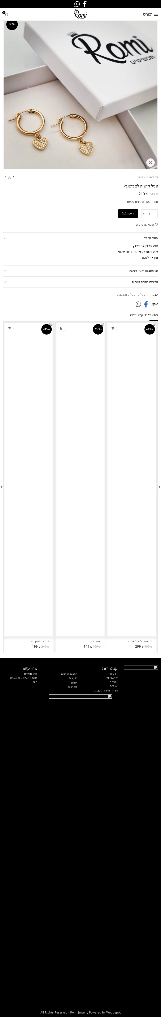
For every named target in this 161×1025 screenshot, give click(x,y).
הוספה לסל (128, 213)
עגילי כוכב (95, 641)
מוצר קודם (14, 177)
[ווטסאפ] (138, 304)
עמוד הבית (152, 177)
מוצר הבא (5, 177)
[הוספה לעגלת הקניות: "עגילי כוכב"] (61, 328)
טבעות (114, 674)
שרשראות (112, 678)
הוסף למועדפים (145, 224)
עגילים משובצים (126, 294)
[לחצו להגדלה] (150, 162)
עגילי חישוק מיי (40, 641)
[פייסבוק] (146, 304)
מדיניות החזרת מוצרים (145, 282)
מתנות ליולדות (69, 674)
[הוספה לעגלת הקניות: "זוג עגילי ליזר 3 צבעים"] (113, 328)
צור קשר (72, 686)
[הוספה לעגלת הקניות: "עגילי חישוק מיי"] (9, 328)
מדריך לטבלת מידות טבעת (142, 202)
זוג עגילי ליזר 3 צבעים (139, 641)
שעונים (73, 678)
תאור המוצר (151, 238)
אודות (74, 682)
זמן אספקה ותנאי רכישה (143, 270)
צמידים (114, 682)
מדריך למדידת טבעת (105, 690)
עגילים (139, 177)
